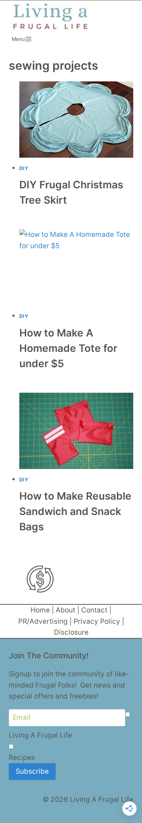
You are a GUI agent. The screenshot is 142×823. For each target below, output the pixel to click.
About (65, 610)
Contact (94, 610)
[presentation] (76, 119)
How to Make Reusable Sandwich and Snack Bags (75, 511)
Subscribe (32, 771)
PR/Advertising (43, 621)
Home (40, 610)
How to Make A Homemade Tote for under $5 (68, 348)
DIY (24, 168)
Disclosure (71, 632)
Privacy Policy (97, 621)
